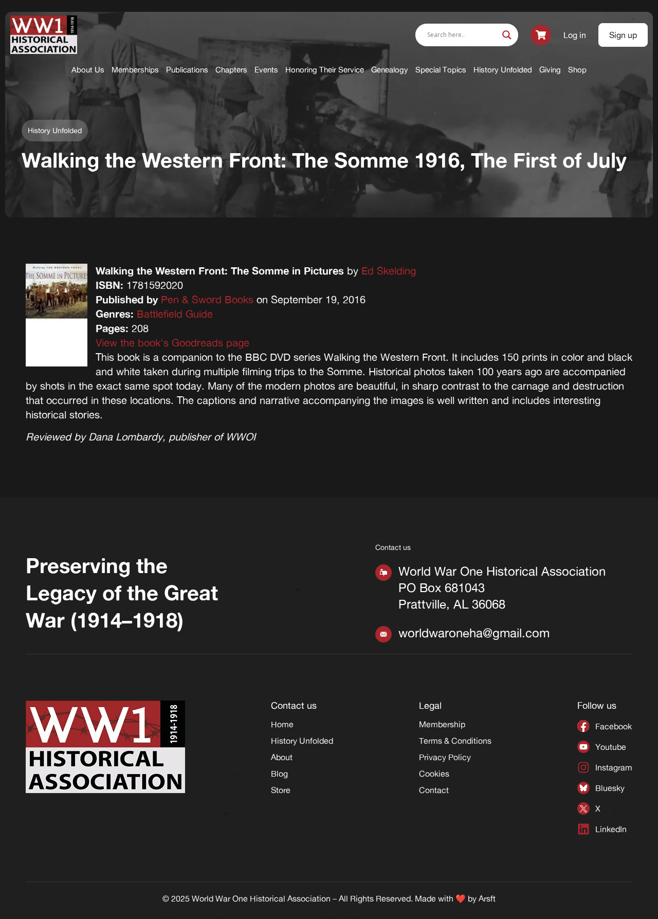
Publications (187, 70)
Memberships (135, 70)
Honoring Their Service (324, 70)
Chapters (231, 70)
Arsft (487, 898)
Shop (577, 70)
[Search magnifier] (507, 35)
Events (266, 70)
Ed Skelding (388, 270)
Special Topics (440, 70)
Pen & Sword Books (207, 299)
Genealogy (389, 70)
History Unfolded (502, 70)
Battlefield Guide (175, 313)
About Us (87, 70)
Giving (550, 70)
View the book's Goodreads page (172, 342)
